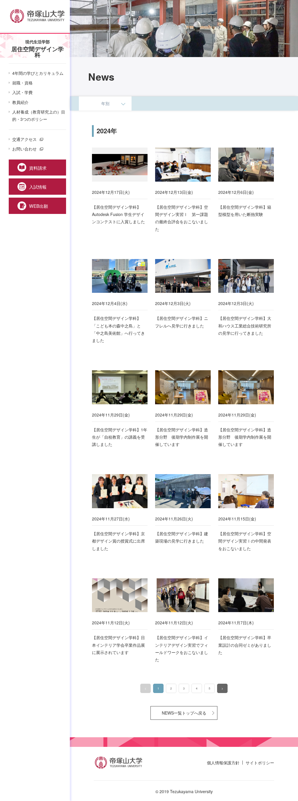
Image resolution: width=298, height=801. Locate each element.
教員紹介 (20, 102)
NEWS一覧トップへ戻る (184, 713)
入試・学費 (22, 92)
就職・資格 (22, 83)
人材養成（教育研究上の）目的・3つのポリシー (38, 115)
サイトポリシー (260, 762)
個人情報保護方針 (223, 762)
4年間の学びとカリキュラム (37, 73)
